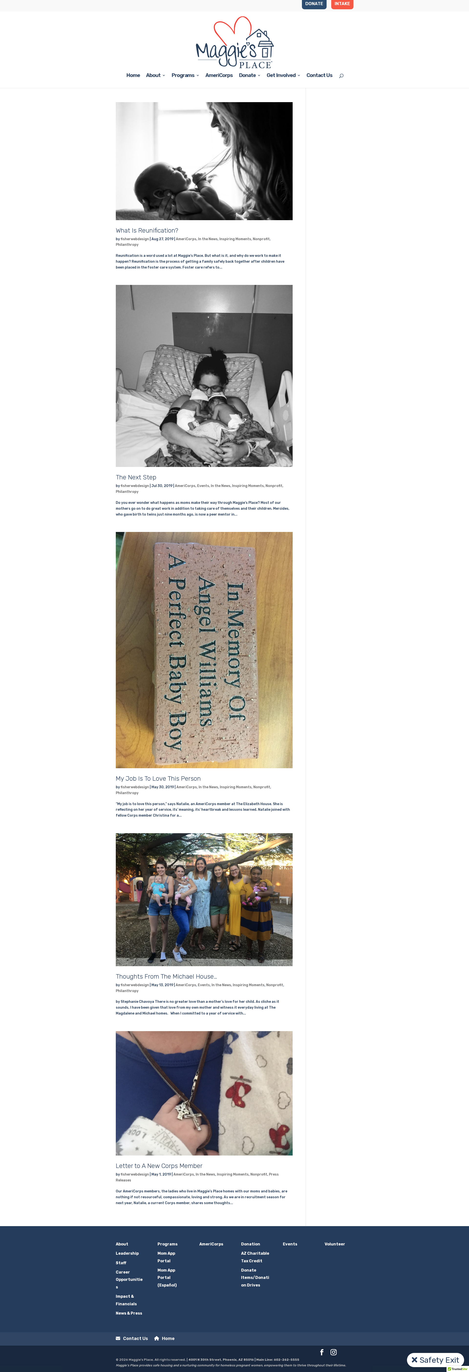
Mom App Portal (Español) (167, 1277)
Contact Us (319, 76)
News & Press (129, 1313)
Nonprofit (261, 239)
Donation (250, 1244)
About (153, 76)
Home (133, 76)
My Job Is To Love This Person (158, 778)
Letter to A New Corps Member (159, 1166)
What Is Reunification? (147, 230)
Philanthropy (127, 245)
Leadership (127, 1253)
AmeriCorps (219, 76)
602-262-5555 (286, 1359)
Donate (247, 76)
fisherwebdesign (135, 239)
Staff (121, 1263)
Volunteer (335, 1244)
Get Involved (281, 76)
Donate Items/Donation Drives (255, 1277)
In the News (208, 239)
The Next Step (136, 477)
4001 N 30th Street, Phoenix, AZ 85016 (221, 1359)
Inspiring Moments (235, 239)
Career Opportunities (129, 1279)
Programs (182, 76)
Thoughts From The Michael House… (166, 976)
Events (203, 486)
